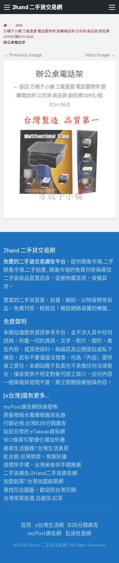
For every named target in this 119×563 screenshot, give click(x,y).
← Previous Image (22, 54)
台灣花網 (65, 490)
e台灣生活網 (49, 525)
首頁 (26, 525)
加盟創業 (48, 481)
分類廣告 (55, 423)
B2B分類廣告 (83, 525)
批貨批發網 (78, 533)
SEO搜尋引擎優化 (23, 439)
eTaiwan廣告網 (47, 431)
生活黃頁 (58, 448)
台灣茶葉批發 (18, 498)
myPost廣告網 (20, 406)
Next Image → (100, 54)
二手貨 (54, 473)
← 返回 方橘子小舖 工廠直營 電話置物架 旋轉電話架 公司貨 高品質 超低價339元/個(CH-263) (59, 95)
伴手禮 (63, 465)
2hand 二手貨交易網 (37, 7)
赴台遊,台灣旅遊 (22, 456)
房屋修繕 (13, 415)
